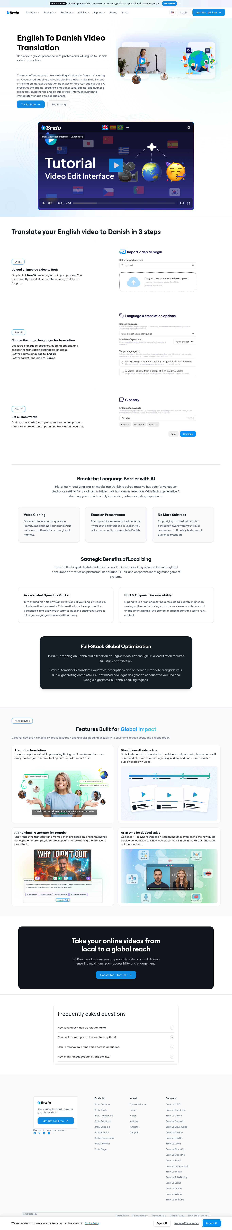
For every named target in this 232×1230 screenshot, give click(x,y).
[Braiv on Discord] (53, 1133)
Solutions (31, 12)
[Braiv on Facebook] (34, 1133)
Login (184, 12)
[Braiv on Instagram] (44, 1133)
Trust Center (122, 1215)
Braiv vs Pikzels (174, 1160)
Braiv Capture (75, 3)
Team (133, 1110)
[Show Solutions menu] (39, 12)
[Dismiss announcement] (180, 3)
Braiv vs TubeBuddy (176, 1177)
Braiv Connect (102, 1143)
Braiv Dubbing (102, 1126)
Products (99, 1098)
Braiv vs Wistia (174, 1194)
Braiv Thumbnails (103, 1115)
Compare (171, 1098)
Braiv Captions (102, 1121)
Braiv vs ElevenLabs (176, 1126)
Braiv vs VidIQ (173, 1182)
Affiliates (135, 1126)
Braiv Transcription (104, 1138)
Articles (134, 1121)
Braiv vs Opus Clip (175, 1149)
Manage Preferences (186, 1223)
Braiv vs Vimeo (174, 1188)
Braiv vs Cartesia (175, 1121)
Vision (133, 1115)
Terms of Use (159, 1215)
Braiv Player (100, 1149)
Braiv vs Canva (174, 1115)
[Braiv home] (13, 12)
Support (134, 1132)
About (125, 12)
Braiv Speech (101, 1132)
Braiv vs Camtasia (176, 1110)
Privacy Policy (140, 1215)
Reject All (162, 1223)
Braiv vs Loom (173, 1143)
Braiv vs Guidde (174, 1132)
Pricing (113, 12)
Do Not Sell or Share (199, 1215)
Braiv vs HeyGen (174, 1138)
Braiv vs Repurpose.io (177, 1166)
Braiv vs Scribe (174, 1171)
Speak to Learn (138, 1104)
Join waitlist (169, 3)
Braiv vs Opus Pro (175, 1154)
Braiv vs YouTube (175, 1199)
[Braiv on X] (39, 1133)
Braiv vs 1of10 (173, 1104)
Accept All (211, 1223)
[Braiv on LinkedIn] (49, 1133)
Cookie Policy (177, 1215)
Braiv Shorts (100, 1110)
